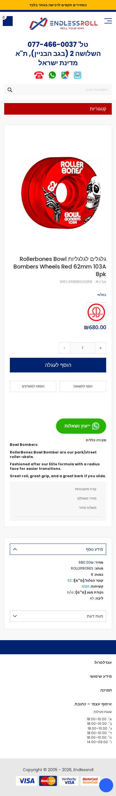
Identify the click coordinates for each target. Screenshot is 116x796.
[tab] (58, 549)
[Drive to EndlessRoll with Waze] (77, 78)
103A (85, 586)
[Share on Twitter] (91, 402)
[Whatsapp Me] (52, 78)
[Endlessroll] (64, 24)
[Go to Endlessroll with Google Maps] (65, 78)
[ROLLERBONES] (96, 312)
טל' (82, 44)
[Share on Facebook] (100, 402)
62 (70, 580)
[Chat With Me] (45, 78)
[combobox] (58, 89)
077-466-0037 (52, 44)
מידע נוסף (94, 549)
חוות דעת (95, 616)
